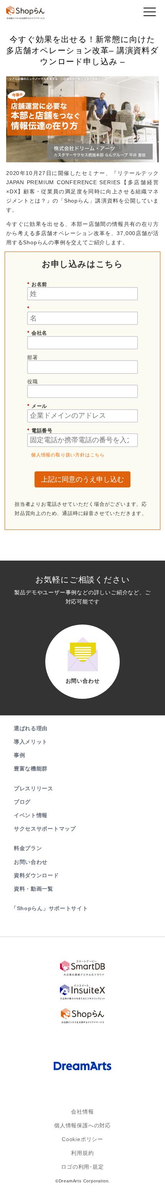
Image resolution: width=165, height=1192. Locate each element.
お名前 (37, 284)
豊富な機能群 (31, 768)
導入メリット (31, 742)
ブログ (22, 802)
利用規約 (82, 1153)
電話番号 (40, 430)
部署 (32, 357)
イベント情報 (31, 815)
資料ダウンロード (36, 875)
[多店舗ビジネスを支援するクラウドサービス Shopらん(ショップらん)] (82, 1015)
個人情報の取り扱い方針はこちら (68, 455)
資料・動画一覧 (33, 889)
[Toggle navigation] (150, 14)
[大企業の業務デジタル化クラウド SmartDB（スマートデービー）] (82, 968)
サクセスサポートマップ (45, 829)
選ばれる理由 (31, 728)
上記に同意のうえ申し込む (82, 479)
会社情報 (82, 1112)
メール (37, 406)
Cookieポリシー (82, 1139)
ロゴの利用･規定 (82, 1167)
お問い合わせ (31, 862)
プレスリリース (33, 788)
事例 (19, 755)
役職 (32, 381)
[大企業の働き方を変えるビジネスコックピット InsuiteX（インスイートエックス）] (82, 992)
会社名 (37, 333)
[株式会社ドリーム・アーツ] (82, 1066)
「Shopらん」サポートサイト (49, 908)
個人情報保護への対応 (82, 1125)
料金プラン (28, 848)
